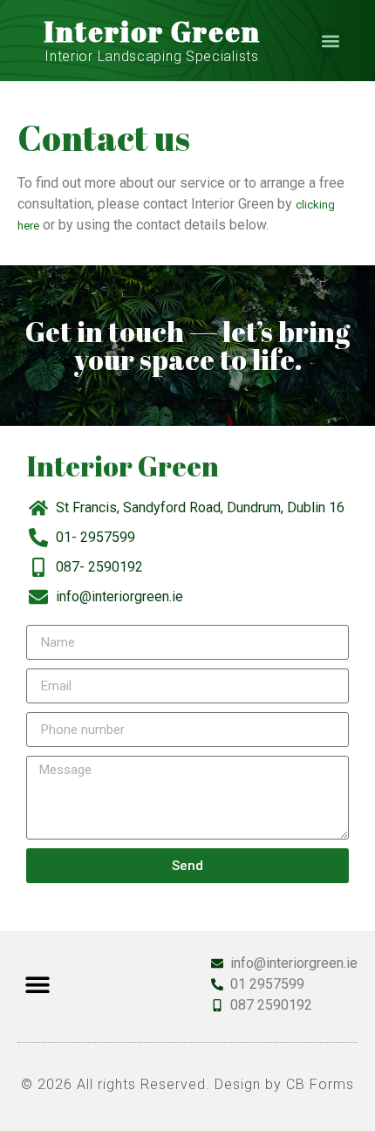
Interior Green (152, 31)
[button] (331, 40)
